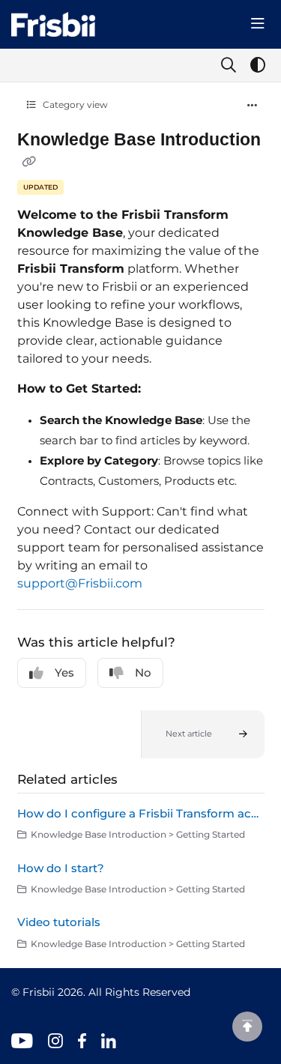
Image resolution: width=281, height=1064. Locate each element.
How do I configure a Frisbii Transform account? (141, 813)
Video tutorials (58, 922)
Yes (64, 672)
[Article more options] (253, 106)
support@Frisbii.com (79, 583)
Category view (74, 104)
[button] (203, 734)
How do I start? (60, 868)
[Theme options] (258, 65)
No (143, 672)
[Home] (53, 24)
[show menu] (258, 24)
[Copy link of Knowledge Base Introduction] (29, 162)
